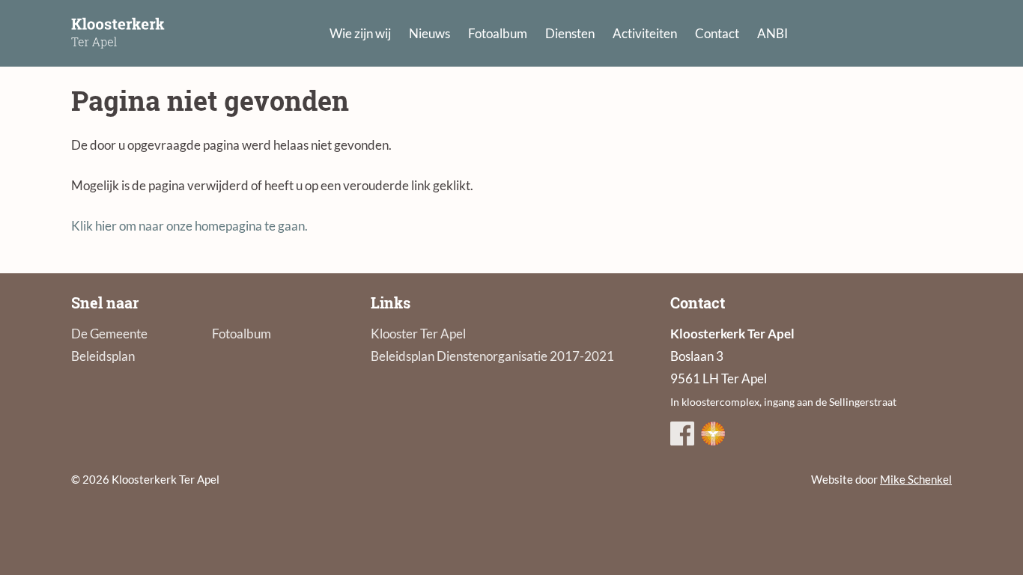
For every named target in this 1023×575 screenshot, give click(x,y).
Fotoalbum (497, 33)
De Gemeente (109, 333)
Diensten (570, 33)
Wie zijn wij (360, 33)
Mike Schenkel (916, 479)
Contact (717, 33)
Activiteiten (645, 33)
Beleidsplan (103, 356)
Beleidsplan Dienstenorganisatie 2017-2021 (492, 356)
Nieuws (429, 33)
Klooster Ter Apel (418, 333)
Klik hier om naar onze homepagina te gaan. (189, 226)
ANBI (772, 33)
